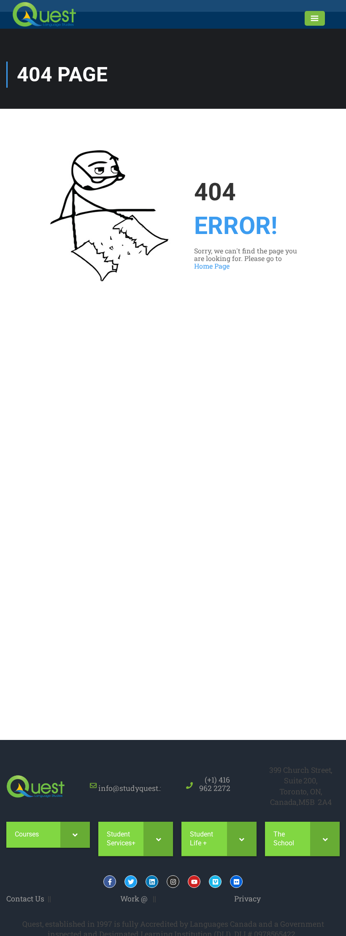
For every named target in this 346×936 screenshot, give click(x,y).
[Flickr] (236, 881)
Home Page (212, 265)
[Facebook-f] (109, 881)
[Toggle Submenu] (75, 834)
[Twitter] (130, 881)
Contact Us (25, 898)
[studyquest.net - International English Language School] (44, 14)
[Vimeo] (215, 881)
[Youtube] (194, 881)
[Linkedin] (152, 881)
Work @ (134, 898)
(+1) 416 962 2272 (214, 784)
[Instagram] (173, 881)
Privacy (247, 898)
